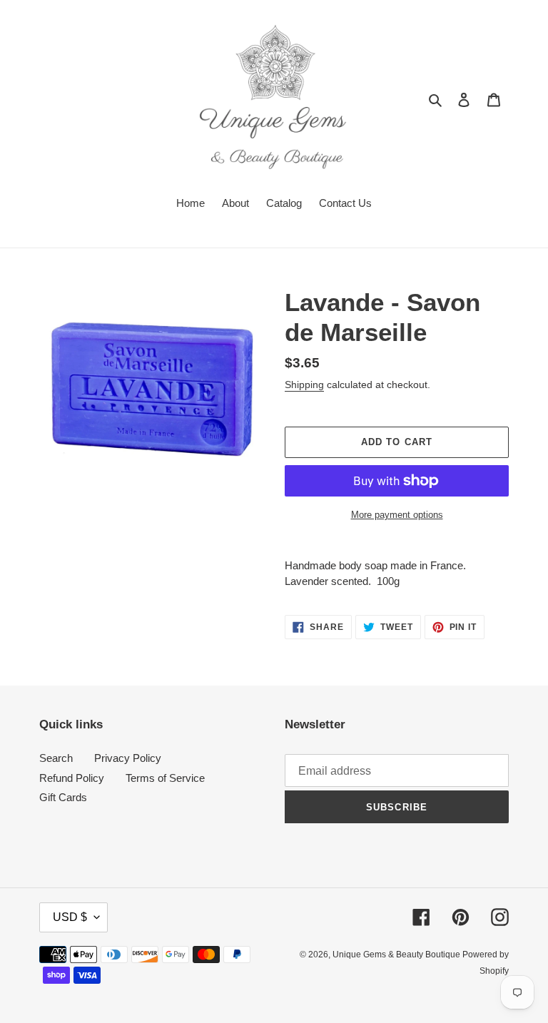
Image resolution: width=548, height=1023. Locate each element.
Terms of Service (165, 778)
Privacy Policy (127, 758)
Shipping (304, 384)
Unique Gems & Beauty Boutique (397, 955)
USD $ (70, 917)
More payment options (397, 514)
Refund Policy (71, 778)
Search (56, 758)
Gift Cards (63, 797)
